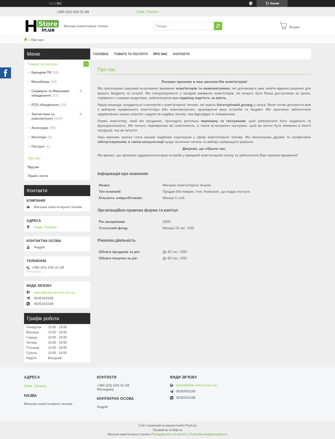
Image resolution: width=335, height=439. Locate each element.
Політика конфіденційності (208, 434)
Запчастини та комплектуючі (42, 116)
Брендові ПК (41, 72)
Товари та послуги (131, 54)
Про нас (160, 54)
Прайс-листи (38, 176)
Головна (100, 54)
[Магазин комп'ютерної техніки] (42, 26)
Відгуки (33, 167)
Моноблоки (40, 82)
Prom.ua (191, 425)
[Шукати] (218, 26)
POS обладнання (45, 105)
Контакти (181, 54)
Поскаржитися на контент (170, 434)
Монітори (38, 137)
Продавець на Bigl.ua (167, 430)
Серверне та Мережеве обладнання (50, 93)
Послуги (37, 146)
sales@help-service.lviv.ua (54, 292)
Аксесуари (39, 128)
